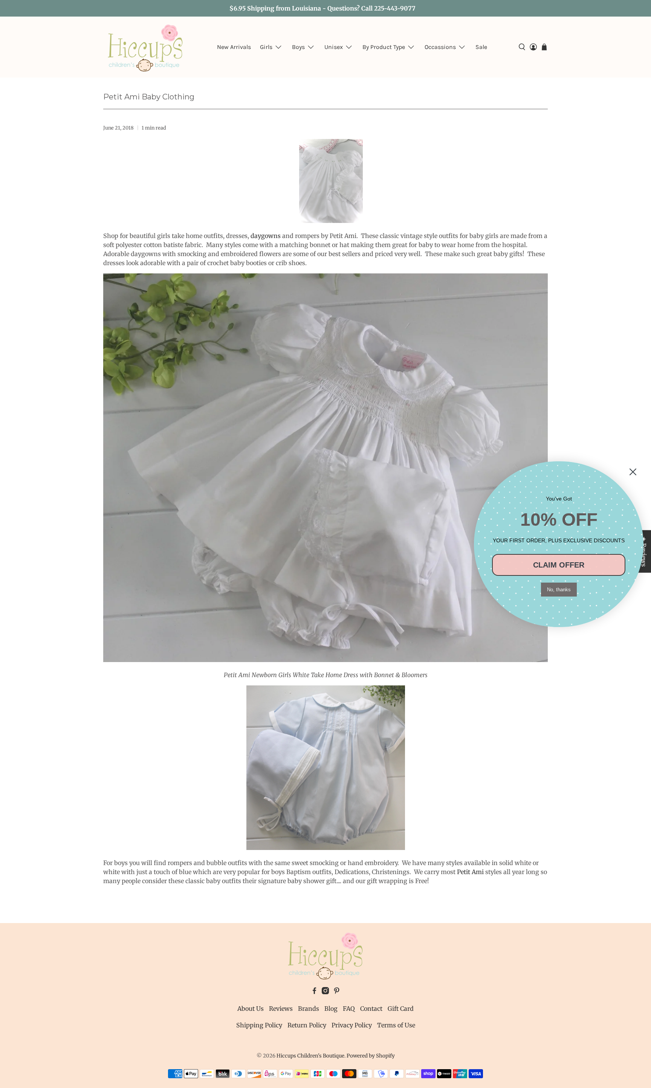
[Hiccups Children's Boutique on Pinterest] (336, 992)
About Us (250, 1008)
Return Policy (306, 1025)
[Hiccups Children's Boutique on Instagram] (325, 992)
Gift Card (401, 1008)
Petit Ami (470, 872)
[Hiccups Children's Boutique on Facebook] (314, 992)
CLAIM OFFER (558, 565)
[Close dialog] (632, 471)
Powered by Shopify (371, 1056)
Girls (266, 46)
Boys (298, 46)
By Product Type (383, 46)
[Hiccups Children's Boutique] (145, 47)
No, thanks (559, 589)
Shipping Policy (259, 1025)
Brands (308, 1008)
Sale (481, 46)
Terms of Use (396, 1025)
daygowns (266, 236)
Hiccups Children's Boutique (310, 1056)
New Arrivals (234, 46)
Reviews (281, 1008)
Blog (331, 1008)
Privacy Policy (352, 1025)
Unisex (333, 46)
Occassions (440, 46)
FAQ (349, 1008)
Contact (371, 1008)
